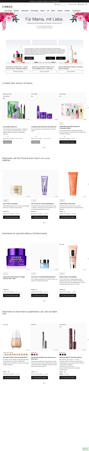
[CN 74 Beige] (27, 354)
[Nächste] (28, 354)
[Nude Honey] (34, 354)
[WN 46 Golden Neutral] (8, 354)
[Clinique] (7, 7)
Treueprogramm (76, 10)
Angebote (59, 10)
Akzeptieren (61, 58)
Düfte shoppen (71, 71)
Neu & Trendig (8, 10)
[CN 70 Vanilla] (24, 354)
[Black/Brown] (65, 354)
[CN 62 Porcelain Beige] (22, 354)
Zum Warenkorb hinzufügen (68, 142)
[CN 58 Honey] (19, 354)
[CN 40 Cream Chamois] (5, 354)
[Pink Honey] (37, 354)
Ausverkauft (7, 142)
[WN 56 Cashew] (17, 354)
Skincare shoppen (18, 71)
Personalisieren (29, 58)
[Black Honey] (32, 354)
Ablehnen (50, 58)
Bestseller (16, 10)
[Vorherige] (3, 354)
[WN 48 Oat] (10, 354)
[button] (85, 449)
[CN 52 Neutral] (12, 354)
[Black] (60, 354)
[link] (18, 56)
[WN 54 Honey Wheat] (15, 354)
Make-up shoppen (44, 71)
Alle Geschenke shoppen (44, 27)
